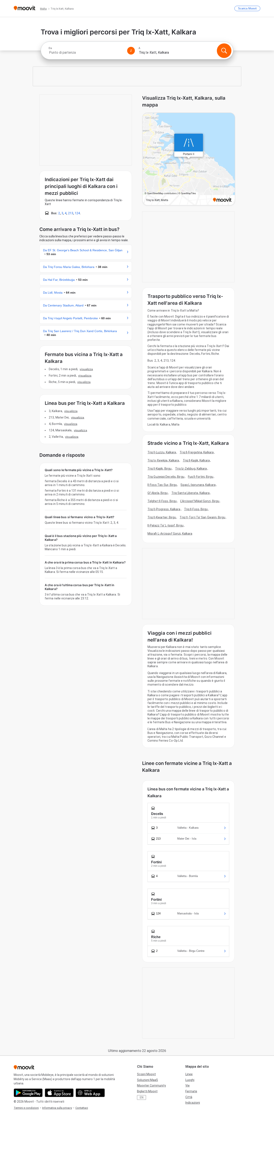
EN (141, 1097)
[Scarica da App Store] (59, 1092)
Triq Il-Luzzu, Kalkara (161, 452)
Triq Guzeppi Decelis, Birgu (165, 476)
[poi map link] (188, 159)
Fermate (191, 1091)
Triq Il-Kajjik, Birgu (159, 468)
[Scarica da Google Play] (28, 1092)
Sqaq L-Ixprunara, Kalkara (198, 485)
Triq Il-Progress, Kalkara (163, 509)
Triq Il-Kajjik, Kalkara (196, 460)
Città (188, 1097)
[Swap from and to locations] (131, 51)
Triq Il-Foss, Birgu (196, 509)
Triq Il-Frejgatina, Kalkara (197, 452)
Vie (187, 1085)
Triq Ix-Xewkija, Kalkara (163, 460)
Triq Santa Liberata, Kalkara (190, 493)
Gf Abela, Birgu (157, 493)
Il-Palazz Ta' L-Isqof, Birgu (165, 525)
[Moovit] (24, 8)
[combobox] (86, 52)
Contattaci (81, 1107)
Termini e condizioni (26, 1107)
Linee (189, 1074)
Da (50, 48)
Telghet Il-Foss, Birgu (162, 501)
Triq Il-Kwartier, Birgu (161, 517)
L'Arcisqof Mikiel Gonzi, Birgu (199, 501)
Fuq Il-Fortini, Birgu (200, 476)
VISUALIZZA (86, 369)
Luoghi (189, 1080)
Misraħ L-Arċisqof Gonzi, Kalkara (169, 533)
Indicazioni (192, 1102)
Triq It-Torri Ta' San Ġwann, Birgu (202, 517)
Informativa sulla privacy (57, 1107)
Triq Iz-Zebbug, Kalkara (191, 468)
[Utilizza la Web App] (90, 1092)
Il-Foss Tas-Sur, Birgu (162, 485)
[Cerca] (224, 50)
